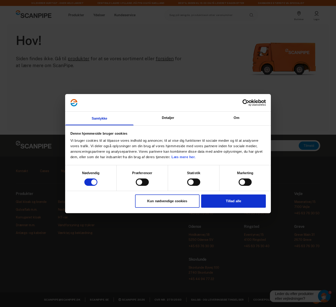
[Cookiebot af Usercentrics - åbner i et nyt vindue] (246, 102)
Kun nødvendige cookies (167, 201)
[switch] (142, 182)
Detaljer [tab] (168, 118)
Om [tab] (236, 118)
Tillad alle (233, 201)
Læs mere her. (183, 157)
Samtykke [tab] (99, 118)
